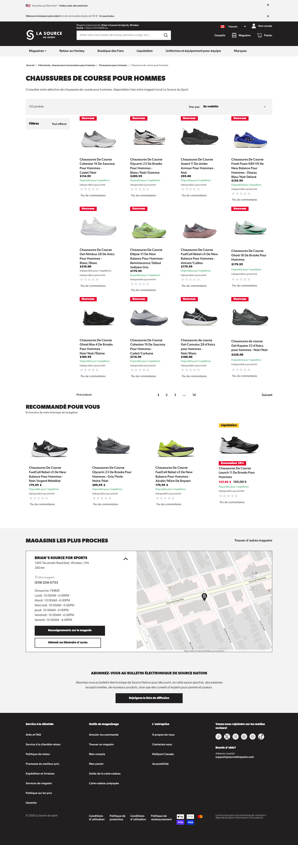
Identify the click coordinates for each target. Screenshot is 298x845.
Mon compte (97, 754)
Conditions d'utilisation (97, 817)
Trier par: (194, 106)
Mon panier (96, 763)
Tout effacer (59, 123)
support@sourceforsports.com (234, 756)
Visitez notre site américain (73, 5)
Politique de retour (38, 754)
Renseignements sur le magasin (70, 630)
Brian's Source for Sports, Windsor (120, 25)
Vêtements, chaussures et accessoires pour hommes (66, 65)
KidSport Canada (163, 754)
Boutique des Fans (111, 51)
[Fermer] (268, 5)
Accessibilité (160, 763)
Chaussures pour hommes (113, 65)
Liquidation (145, 51)
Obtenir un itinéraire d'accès (68, 642)
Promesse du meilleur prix (42, 763)
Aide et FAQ (33, 734)
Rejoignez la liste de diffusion (149, 698)
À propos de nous (163, 734)
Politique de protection (117, 817)
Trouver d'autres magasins (253, 540)
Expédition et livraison (40, 773)
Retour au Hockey (72, 51)
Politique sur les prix (39, 793)
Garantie (31, 802)
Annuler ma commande (104, 734)
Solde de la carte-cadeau (105, 773)
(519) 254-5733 (46, 582)
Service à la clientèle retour (43, 744)
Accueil (30, 65)
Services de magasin (39, 783)
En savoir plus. (107, 16)
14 (194, 395)
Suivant (267, 395)
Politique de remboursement (161, 817)
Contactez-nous (162, 744)
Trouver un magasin (101, 744)
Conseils (219, 35)
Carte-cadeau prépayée (104, 783)
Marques (240, 51)
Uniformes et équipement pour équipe (193, 51)
